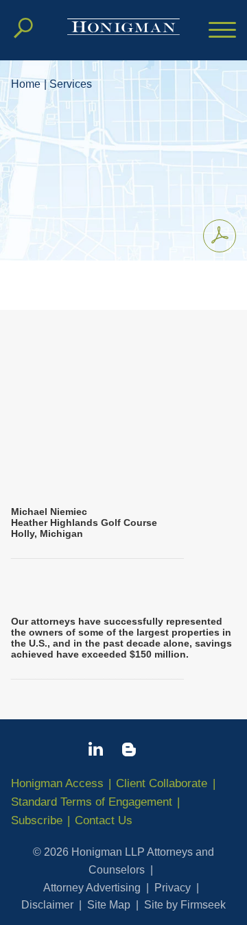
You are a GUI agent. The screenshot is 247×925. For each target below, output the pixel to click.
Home (25, 84)
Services (70, 84)
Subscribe (36, 820)
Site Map (108, 905)
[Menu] (222, 31)
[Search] (23, 28)
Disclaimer (47, 905)
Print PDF (219, 235)
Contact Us (103, 820)
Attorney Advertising (92, 887)
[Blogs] (129, 752)
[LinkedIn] (96, 751)
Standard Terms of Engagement (91, 801)
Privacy (172, 887)
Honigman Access (57, 783)
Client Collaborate (161, 783)
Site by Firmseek (185, 905)
